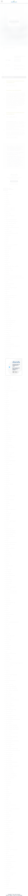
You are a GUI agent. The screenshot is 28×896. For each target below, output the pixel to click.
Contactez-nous (14, 181)
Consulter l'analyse (19, 65)
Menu (2, 1)
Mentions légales (9, 895)
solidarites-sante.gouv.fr (12, 154)
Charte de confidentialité (17, 895)
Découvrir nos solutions (12, 137)
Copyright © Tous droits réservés (14, 894)
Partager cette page (20, 68)
